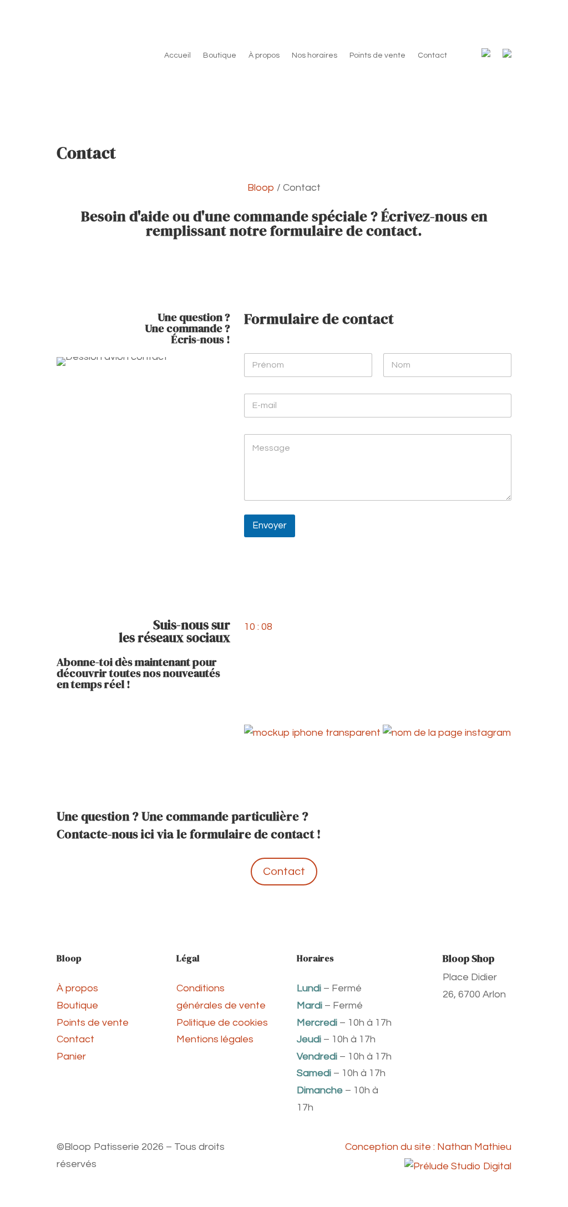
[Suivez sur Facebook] (221, 711)
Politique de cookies (222, 1022)
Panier (71, 1056)
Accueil (177, 55)
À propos (264, 55)
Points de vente (377, 55)
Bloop (261, 187)
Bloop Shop (468, 958)
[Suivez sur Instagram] (199, 711)
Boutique (219, 55)
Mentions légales (214, 1039)
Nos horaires (314, 55)
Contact (432, 55)
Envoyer (269, 526)
